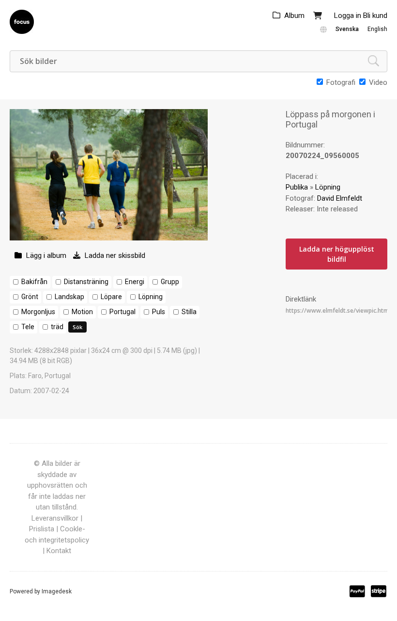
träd (57, 327)
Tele (27, 327)
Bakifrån (34, 282)
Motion (82, 312)
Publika (297, 187)
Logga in (347, 15)
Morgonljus (38, 312)
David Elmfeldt (339, 198)
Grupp (170, 282)
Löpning (150, 297)
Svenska (347, 29)
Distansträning (86, 282)
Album (294, 15)
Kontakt (58, 550)
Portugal (122, 312)
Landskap (69, 297)
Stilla (189, 312)
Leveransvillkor (54, 518)
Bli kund (375, 15)
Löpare (111, 297)
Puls (158, 312)
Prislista (41, 529)
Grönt (29, 297)
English (377, 29)
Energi (134, 282)
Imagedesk (57, 591)
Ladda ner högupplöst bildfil (336, 254)
